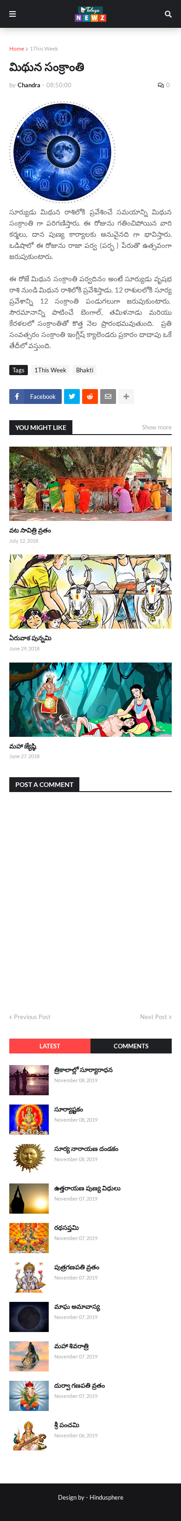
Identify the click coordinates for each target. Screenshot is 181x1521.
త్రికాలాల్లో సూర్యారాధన (83, 1069)
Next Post (153, 1016)
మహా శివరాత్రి (71, 1346)
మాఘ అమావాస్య (77, 1306)
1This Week (44, 48)
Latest (49, 1046)
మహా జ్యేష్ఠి (22, 746)
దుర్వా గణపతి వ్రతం (79, 1385)
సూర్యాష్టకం (68, 1109)
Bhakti (84, 370)
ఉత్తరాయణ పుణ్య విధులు (87, 1188)
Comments (131, 1046)
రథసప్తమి (66, 1227)
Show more (157, 427)
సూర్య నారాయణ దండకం (86, 1148)
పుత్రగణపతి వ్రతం (76, 1267)
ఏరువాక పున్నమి (30, 638)
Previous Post (32, 1016)
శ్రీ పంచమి (66, 1425)
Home (16, 48)
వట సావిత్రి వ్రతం (30, 530)
